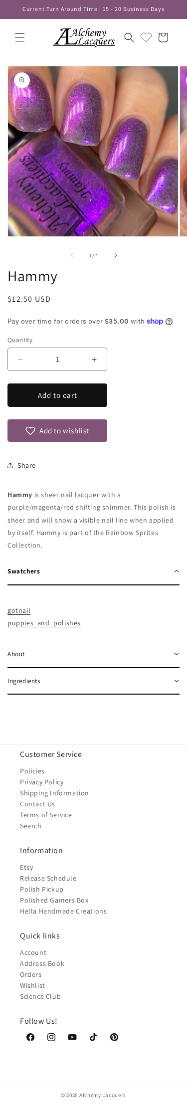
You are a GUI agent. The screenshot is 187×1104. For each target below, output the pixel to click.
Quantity (19, 340)
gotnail (18, 610)
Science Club (40, 996)
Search (31, 825)
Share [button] (26, 465)
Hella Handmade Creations (63, 911)
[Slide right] (116, 255)
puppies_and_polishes (44, 622)
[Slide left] (72, 255)
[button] (20, 37)
